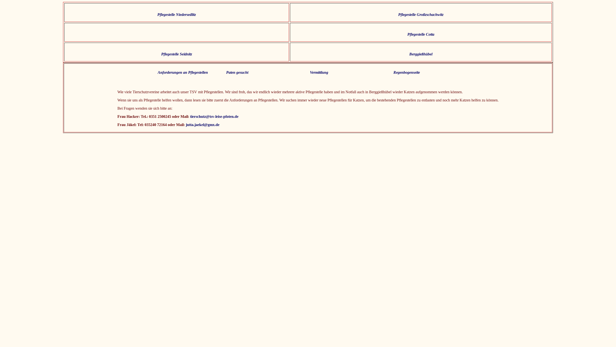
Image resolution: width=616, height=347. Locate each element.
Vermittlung (319, 72)
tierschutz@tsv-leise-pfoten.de (214, 116)
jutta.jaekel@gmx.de (202, 125)
